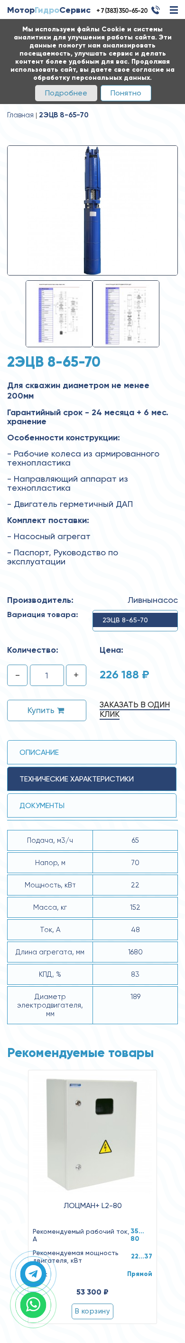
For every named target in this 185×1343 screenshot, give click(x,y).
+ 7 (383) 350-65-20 (122, 10)
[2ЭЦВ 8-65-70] (92, 210)
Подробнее (66, 92)
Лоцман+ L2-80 (93, 1205)
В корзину (92, 1311)
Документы (42, 805)
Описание (39, 752)
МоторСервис (49, 10)
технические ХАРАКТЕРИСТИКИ (76, 778)
